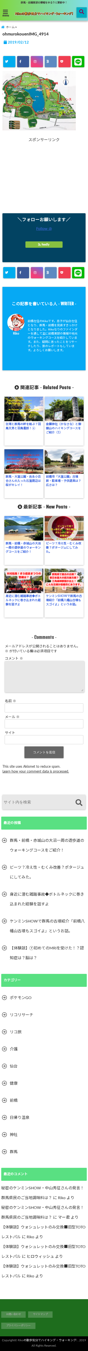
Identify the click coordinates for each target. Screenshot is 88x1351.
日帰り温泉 (19, 1118)
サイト (10, 733)
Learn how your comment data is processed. (35, 771)
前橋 (14, 1101)
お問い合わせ (13, 1314)
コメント (14, 658)
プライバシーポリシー (18, 1325)
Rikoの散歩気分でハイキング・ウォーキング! (47, 1340)
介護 (14, 1049)
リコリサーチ (21, 1015)
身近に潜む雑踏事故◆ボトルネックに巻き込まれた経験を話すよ (23, 600)
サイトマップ (40, 1314)
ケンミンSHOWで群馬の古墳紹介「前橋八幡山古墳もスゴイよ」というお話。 (64, 600)
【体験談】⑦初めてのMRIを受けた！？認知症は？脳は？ (47, 953)
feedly (45, 244)
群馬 (14, 1152)
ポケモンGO (21, 998)
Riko (16, 333)
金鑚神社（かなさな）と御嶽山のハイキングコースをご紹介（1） (63, 428)
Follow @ (44, 229)
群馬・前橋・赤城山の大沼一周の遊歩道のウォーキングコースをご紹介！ (23, 547)
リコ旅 (16, 1032)
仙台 (14, 1066)
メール (12, 717)
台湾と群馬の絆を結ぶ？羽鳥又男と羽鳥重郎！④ (23, 426)
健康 (14, 1083)
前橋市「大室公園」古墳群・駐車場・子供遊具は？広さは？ (63, 480)
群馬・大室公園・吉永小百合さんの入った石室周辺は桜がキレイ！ (23, 480)
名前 (10, 701)
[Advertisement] (45, 176)
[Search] (78, 802)
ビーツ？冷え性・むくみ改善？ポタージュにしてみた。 (63, 547)
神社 (14, 1135)
